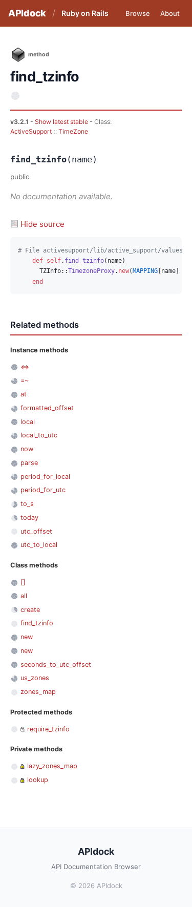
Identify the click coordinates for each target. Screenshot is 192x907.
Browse (137, 13)
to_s (27, 504)
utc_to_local (38, 545)
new (26, 637)
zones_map (38, 691)
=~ (24, 380)
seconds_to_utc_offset (55, 664)
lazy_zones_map (52, 766)
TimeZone (73, 131)
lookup (37, 780)
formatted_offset (47, 408)
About (170, 13)
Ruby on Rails (85, 13)
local (27, 422)
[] (23, 582)
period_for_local (45, 476)
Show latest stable (62, 121)
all (23, 596)
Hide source (42, 224)
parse (29, 463)
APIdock (27, 13)
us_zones (34, 678)
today (29, 517)
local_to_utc (38, 435)
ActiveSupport (31, 131)
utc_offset (36, 531)
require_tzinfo (48, 729)
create (30, 610)
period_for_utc (43, 490)
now (26, 449)
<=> (24, 367)
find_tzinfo (36, 623)
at (23, 394)
